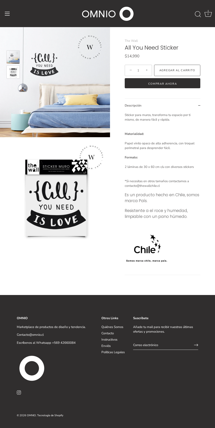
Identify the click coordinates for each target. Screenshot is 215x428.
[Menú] (7, 13)
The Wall (131, 41)
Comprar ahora (162, 84)
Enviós (106, 346)
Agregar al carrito (177, 70)
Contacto (107, 333)
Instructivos (109, 339)
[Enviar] (196, 345)
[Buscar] (197, 14)
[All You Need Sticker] (13, 57)
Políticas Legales (113, 352)
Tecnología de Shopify (50, 415)
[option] (13, 57)
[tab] (162, 194)
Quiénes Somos (112, 327)
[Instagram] (19, 392)
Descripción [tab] (133, 105)
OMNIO (31, 415)
